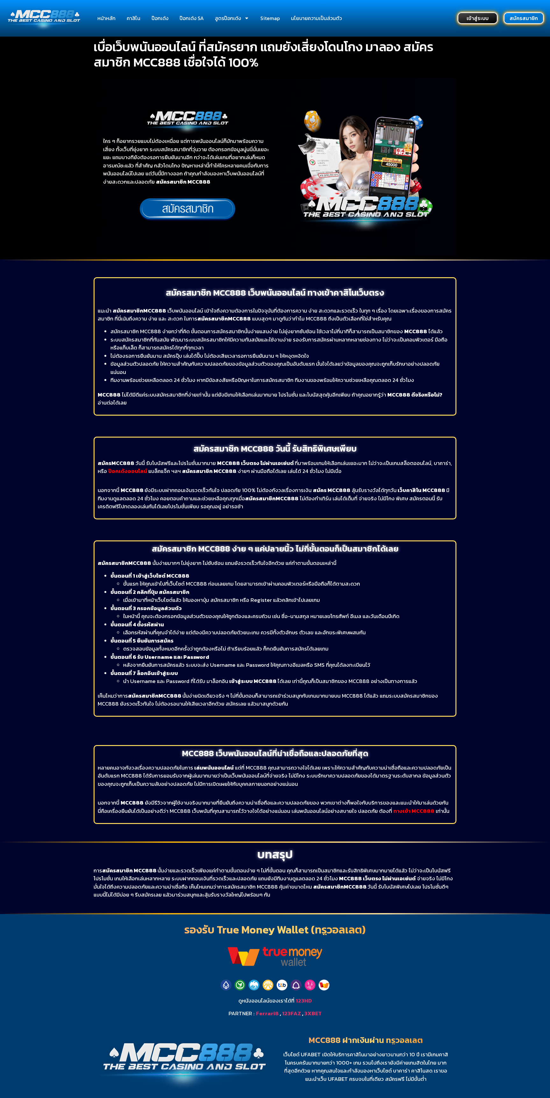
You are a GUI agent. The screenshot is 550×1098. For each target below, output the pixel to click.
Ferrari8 (267, 1013)
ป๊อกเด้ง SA (192, 18)
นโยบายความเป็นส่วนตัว (316, 18)
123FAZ (291, 1013)
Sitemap (270, 18)
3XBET (313, 1013)
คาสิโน (133, 18)
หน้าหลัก (106, 18)
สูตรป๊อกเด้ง (228, 18)
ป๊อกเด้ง (160, 18)
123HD (304, 1000)
